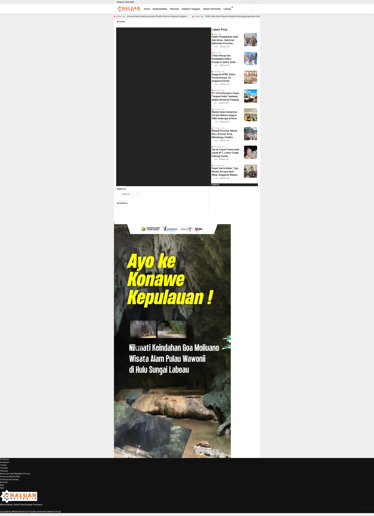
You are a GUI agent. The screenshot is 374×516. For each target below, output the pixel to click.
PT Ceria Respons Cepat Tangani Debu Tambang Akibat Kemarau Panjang (225, 96)
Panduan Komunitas (9, 479)
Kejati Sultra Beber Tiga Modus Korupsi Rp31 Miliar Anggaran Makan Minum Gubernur (225, 172)
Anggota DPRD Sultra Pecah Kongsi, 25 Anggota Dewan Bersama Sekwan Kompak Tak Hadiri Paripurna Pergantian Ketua (224, 78)
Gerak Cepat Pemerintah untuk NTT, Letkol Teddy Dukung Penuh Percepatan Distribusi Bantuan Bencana (225, 153)
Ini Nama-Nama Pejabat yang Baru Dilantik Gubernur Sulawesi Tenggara (157, 16)
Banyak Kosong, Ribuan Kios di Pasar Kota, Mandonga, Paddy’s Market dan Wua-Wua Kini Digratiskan (224, 134)
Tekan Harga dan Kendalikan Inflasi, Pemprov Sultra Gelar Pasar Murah (224, 59)
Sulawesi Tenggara (191, 9)
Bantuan (4, 482)
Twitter (3, 465)
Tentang (4, 471)
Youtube (4, 468)
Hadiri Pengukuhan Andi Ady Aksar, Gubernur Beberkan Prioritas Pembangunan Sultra (225, 40)
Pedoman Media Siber (10, 476)
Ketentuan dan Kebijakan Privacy (15, 473)
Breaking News (160, 9)
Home (147, 9)
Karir (2, 488)
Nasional (174, 9)
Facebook (4, 459)
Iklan (2, 485)
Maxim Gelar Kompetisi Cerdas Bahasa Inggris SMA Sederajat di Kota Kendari (224, 115)
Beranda (121, 21)
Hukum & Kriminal (212, 9)
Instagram (4, 462)
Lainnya (227, 9)
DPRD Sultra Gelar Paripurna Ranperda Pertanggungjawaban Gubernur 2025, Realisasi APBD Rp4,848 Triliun (250, 16)
